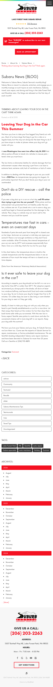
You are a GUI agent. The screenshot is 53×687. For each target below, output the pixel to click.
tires (5, 418)
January (9, 498)
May (7, 484)
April (7, 487)
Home (4, 63)
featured (15, 352)
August (8, 473)
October (9, 516)
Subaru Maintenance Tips (13, 407)
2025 (5, 503)
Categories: (9, 372)
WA (20, 446)
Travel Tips (7, 423)
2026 (5, 468)
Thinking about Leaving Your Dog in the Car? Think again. (23, 66)
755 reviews (32, 24)
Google (22, 658)
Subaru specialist (9, 450)
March (8, 491)
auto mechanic (25, 450)
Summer (46, 450)
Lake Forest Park (9, 446)
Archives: (7, 461)
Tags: (5, 440)
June (7, 480)
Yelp (26, 658)
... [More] (5, 602)
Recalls (6, 395)
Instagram (35, 658)
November (10, 512)
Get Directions (26, 665)
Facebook (17, 658)
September (10, 519)
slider (5, 401)
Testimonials (8, 412)
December (10, 509)
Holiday (37, 450)
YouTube (31, 658)
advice (6, 379)
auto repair (37, 446)
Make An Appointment (26, 52)
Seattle (27, 446)
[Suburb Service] (26, 8)
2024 (5, 553)
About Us (13, 63)
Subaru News (27, 63)
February (9, 494)
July (7, 477)
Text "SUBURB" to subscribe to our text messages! (26, 41)
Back (6, 358)
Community (7, 384)
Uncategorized (9, 429)
